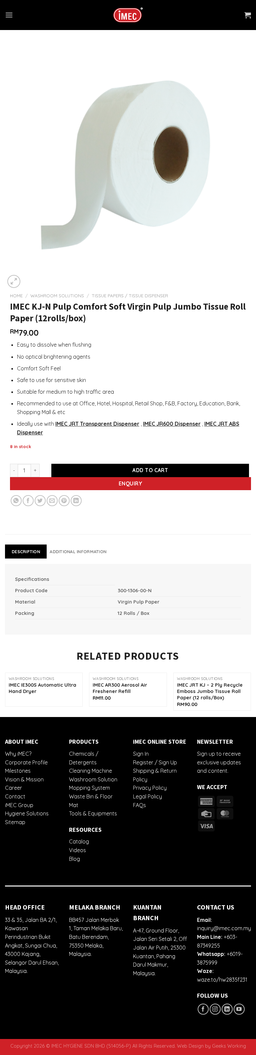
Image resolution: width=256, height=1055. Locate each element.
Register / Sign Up (155, 762)
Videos (77, 850)
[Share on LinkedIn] (76, 500)
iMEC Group (19, 805)
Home (16, 295)
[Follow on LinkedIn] (227, 1009)
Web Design (190, 1046)
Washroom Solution (93, 779)
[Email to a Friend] (52, 500)
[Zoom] (13, 281)
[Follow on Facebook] (203, 1009)
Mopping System (89, 787)
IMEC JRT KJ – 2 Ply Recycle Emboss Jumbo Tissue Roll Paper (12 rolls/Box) (210, 691)
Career (13, 787)
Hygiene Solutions (27, 813)
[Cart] (247, 15)
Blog (74, 858)
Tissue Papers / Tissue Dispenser (130, 295)
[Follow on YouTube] (239, 1009)
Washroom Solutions (57, 295)
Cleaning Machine (90, 770)
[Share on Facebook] (28, 500)
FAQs (139, 805)
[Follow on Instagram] (215, 1009)
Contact (15, 796)
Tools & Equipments (93, 813)
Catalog (79, 841)
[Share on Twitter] (40, 500)
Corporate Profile (26, 762)
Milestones (18, 770)
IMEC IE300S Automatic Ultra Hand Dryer (42, 688)
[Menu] (9, 15)
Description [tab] (26, 551)
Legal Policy (147, 796)
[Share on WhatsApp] (16, 500)
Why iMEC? (18, 753)
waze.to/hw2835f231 (222, 979)
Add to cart (150, 470)
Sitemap (15, 822)
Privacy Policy (150, 787)
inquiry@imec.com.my (224, 928)
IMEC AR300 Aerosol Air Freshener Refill (120, 688)
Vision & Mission (24, 779)
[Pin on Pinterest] (64, 500)
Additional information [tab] (78, 551)
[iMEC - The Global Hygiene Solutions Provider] (128, 15)
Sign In (141, 753)
